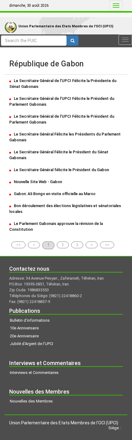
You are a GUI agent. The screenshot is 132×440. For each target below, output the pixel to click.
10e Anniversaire (24, 328)
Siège (113, 428)
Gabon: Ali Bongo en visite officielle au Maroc (54, 193)
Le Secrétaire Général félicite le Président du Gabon (61, 169)
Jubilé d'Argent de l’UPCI (31, 343)
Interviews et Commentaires (34, 372)
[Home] (9, 21)
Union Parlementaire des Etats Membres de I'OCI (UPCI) (65, 26)
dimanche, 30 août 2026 (29, 5)
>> (107, 244)
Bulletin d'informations (30, 320)
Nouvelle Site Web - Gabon (37, 181)
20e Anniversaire (24, 336)
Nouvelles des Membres (31, 401)
